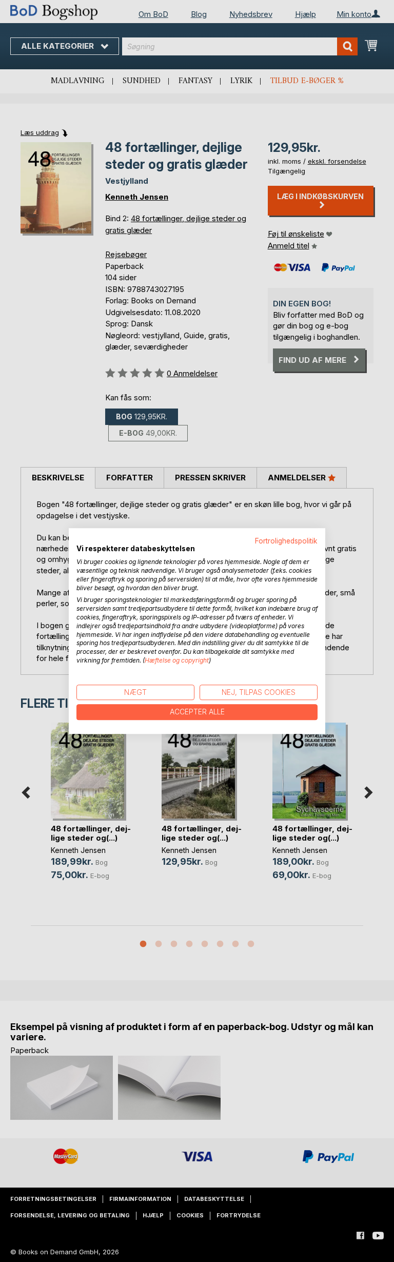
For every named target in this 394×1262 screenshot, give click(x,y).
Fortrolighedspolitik (286, 541)
